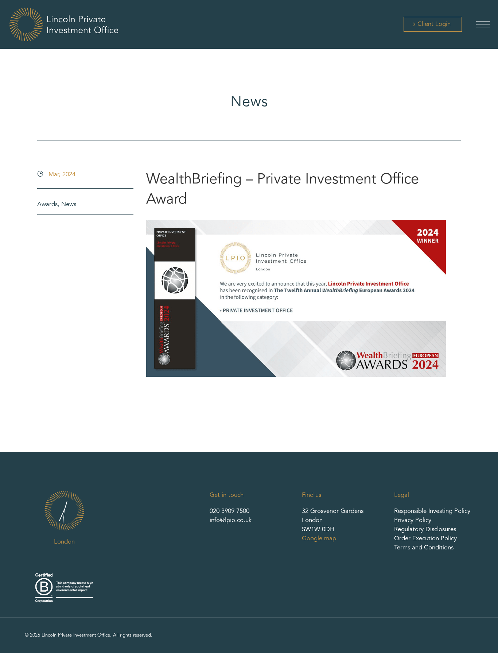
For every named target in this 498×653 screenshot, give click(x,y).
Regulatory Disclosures (425, 529)
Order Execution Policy (425, 539)
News (68, 204)
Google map (319, 539)
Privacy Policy (412, 520)
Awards (47, 204)
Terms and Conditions (424, 548)
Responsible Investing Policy (432, 511)
